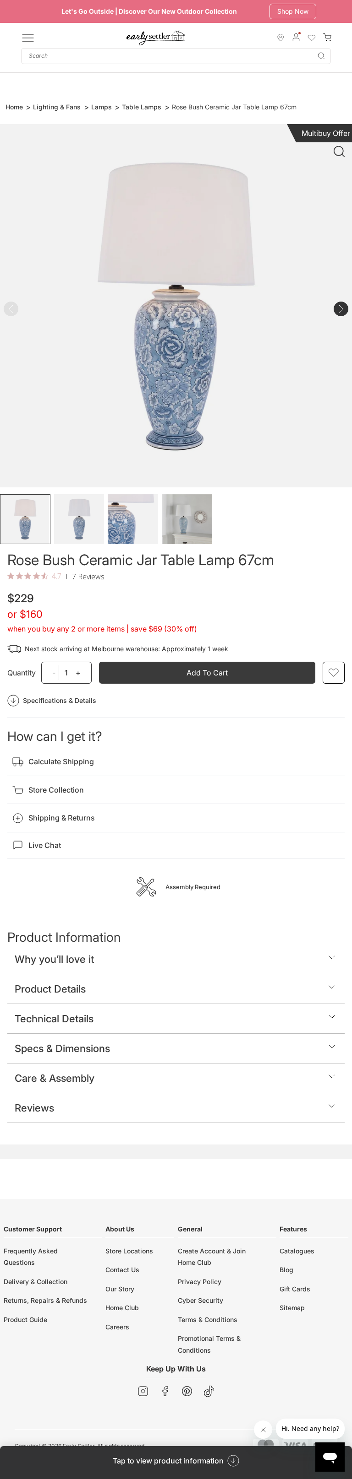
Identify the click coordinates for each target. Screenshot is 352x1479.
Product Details (50, 989)
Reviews (34, 1108)
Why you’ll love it (54, 959)
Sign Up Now (296, 11)
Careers (117, 1327)
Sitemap (292, 1308)
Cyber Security (200, 1300)
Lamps (101, 107)
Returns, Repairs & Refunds (45, 1300)
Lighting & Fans (57, 107)
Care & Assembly (54, 1078)
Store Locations (129, 1251)
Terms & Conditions (207, 1319)
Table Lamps (141, 107)
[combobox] (176, 56)
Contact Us (122, 1270)
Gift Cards (295, 1289)
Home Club (122, 1308)
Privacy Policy (199, 1281)
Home (14, 107)
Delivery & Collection (35, 1281)
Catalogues (297, 1251)
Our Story (119, 1289)
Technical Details (54, 1019)
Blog (286, 1270)
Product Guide (25, 1319)
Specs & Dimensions (62, 1048)
